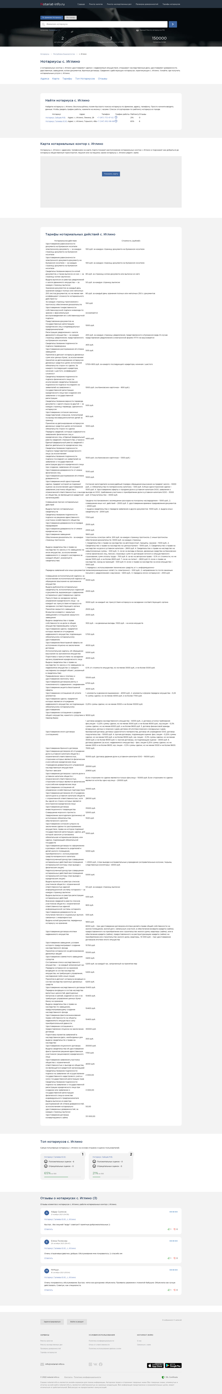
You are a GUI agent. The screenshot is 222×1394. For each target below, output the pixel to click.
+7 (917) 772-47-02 (105, 117)
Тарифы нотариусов (171, 4)
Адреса (44, 79)
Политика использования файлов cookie (105, 1348)
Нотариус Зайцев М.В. (56, 117)
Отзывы (102, 79)
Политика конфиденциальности (101, 1341)
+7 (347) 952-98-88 (105, 121)
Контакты (68, 1377)
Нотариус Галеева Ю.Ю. (56, 121)
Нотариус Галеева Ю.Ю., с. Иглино (60, 1219)
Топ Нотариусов (85, 79)
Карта (55, 79)
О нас (139, 1341)
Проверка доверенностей (147, 4)
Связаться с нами (144, 1344)
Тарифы (67, 79)
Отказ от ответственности (99, 1344)
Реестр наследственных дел (119, 4)
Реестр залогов (96, 4)
